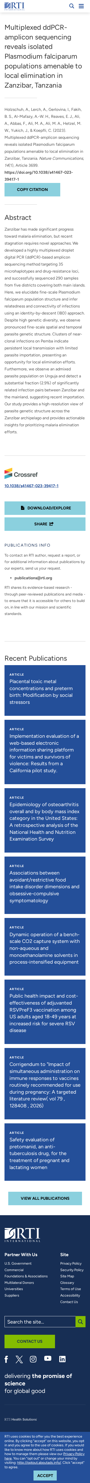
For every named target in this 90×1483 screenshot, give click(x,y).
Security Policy (72, 1270)
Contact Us (69, 1302)
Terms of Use (70, 1289)
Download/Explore (48, 508)
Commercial (14, 1270)
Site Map (67, 1276)
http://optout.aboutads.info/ (39, 1463)
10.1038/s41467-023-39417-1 (31, 485)
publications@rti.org (33, 578)
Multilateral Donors (19, 1283)
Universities (13, 1289)
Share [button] (40, 524)
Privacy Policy (71, 1263)
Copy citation (32, 189)
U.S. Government (18, 1263)
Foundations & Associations (26, 1276)
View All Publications (45, 1198)
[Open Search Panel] (72, 6)
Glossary (67, 1283)
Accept (47, 1475)
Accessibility (70, 1295)
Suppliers (11, 1295)
